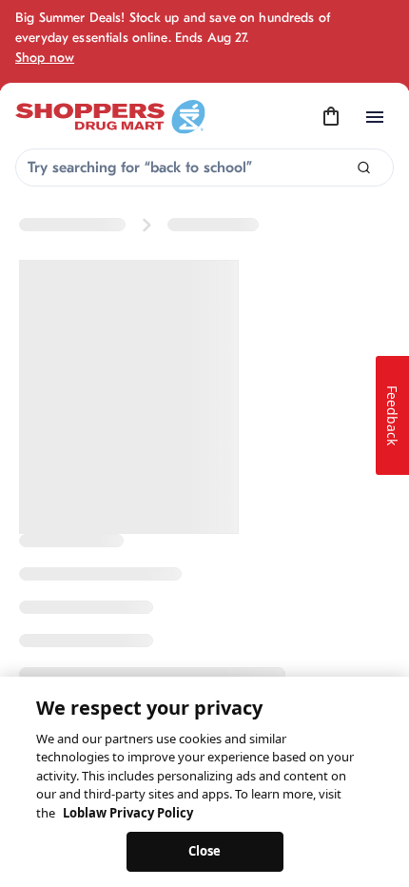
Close (205, 850)
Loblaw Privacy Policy (128, 812)
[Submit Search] (364, 168)
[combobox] (204, 167)
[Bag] (331, 117)
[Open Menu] (375, 117)
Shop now (44, 57)
